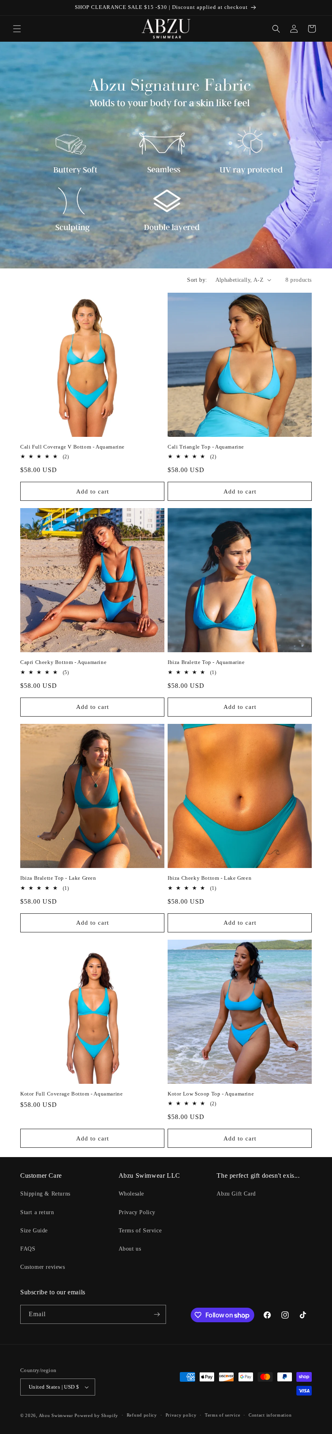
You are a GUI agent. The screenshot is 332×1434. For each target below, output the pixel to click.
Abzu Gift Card (236, 1194)
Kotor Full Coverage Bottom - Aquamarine (71, 1094)
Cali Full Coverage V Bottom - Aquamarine (72, 447)
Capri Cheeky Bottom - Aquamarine (63, 662)
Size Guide (34, 1231)
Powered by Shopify (96, 1415)
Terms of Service (140, 1231)
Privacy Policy (137, 1212)
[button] (17, 29)
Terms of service (222, 1415)
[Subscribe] (157, 1314)
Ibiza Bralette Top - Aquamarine (206, 662)
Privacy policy (181, 1415)
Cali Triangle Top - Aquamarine (206, 447)
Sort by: (197, 280)
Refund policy (142, 1415)
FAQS (27, 1249)
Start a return (37, 1212)
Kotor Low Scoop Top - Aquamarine (211, 1094)
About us (130, 1249)
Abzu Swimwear (56, 1415)
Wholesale (131, 1194)
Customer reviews (42, 1267)
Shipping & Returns (45, 1194)
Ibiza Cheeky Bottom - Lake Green (209, 878)
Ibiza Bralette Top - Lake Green (58, 878)
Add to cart (92, 491)
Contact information (270, 1415)
